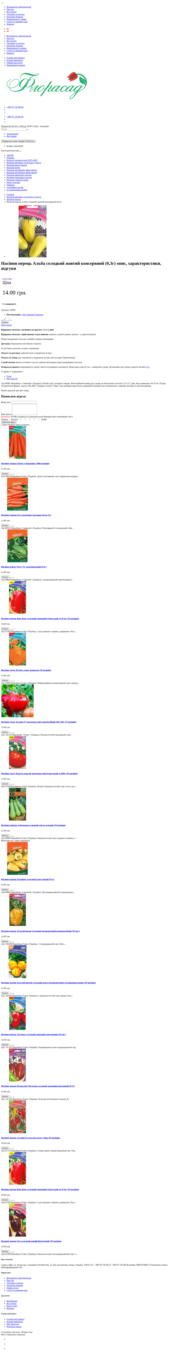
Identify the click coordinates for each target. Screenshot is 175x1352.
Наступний (6, 325)
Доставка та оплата (15, 14)
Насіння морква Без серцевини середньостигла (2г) (26, 515)
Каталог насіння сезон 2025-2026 (22, 160)
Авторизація (12, 134)
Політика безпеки (15, 17)
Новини (10, 24)
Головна (10, 158)
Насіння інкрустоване (17, 165)
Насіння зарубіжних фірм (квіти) (22, 170)
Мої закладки (13, 1324)
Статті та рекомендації (17, 22)
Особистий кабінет (15, 1319)
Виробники (12, 1301)
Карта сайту (12, 1306)
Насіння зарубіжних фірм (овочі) (22, 172)
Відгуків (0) (12, 379)
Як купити (12, 12)
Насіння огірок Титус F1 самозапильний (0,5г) (23, 567)
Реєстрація (11, 136)
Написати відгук (8, 422)
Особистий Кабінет (16, 58)
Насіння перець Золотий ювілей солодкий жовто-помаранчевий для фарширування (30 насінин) (48, 983)
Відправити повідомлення (19, 7)
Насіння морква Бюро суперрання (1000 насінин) (25, 463)
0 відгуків (7, 278)
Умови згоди (12, 1288)
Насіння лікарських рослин (19, 177)
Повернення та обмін (16, 19)
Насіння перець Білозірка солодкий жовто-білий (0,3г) (27, 879)
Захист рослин (13, 182)
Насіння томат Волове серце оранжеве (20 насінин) (26, 670)
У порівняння (16, 371)
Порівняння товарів (16, 65)
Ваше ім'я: (6, 402)
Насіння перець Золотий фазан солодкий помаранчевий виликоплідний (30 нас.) (40, 931)
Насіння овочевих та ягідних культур (24, 163)
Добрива (11, 185)
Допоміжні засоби (15, 187)
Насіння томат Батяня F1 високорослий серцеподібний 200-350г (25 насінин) (38, 722)
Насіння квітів (13, 167)
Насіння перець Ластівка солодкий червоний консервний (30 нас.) (33, 1034)
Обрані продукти (15, 63)
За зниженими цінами (17, 190)
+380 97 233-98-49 (15, 107)
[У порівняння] (13, 474)
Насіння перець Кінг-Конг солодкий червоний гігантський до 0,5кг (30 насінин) (40, 618)
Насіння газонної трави (17, 180)
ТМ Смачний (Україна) (32, 314)
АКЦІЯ (10, 155)
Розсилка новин (14, 1326)
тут (147, 367)
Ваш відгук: (6, 414)
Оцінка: (4, 419)
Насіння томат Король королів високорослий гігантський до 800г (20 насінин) (39, 773)
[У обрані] (11, 474)
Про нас (10, 9)
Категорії (5, 150)
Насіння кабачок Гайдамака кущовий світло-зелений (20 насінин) (33, 825)
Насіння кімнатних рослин (19, 175)
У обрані (5, 371)
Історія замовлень (15, 60)
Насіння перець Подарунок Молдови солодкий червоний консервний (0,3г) (38, 1086)
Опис (9, 376)
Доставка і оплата (15, 1283)
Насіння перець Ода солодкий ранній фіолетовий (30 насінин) (31, 1241)
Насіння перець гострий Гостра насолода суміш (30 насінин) (30, 1138)
